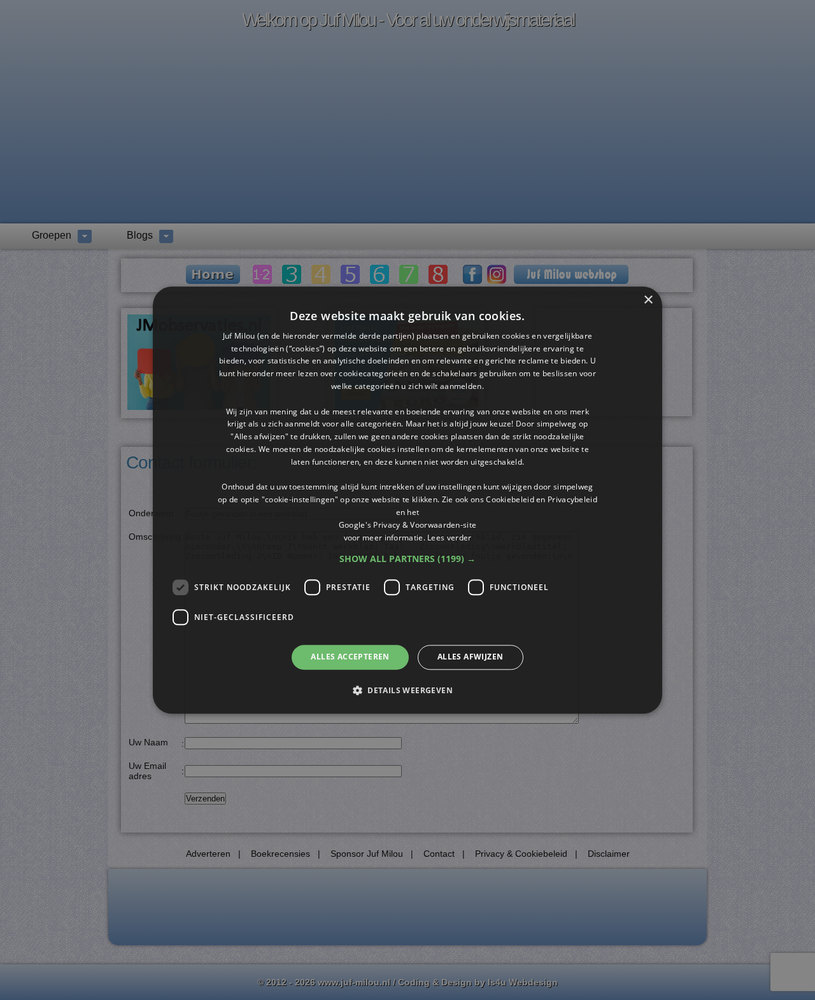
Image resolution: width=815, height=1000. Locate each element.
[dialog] (407, 500)
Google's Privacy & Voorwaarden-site (408, 524)
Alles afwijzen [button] (470, 657)
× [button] (648, 300)
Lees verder (449, 537)
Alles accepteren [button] (350, 657)
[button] (407, 559)
